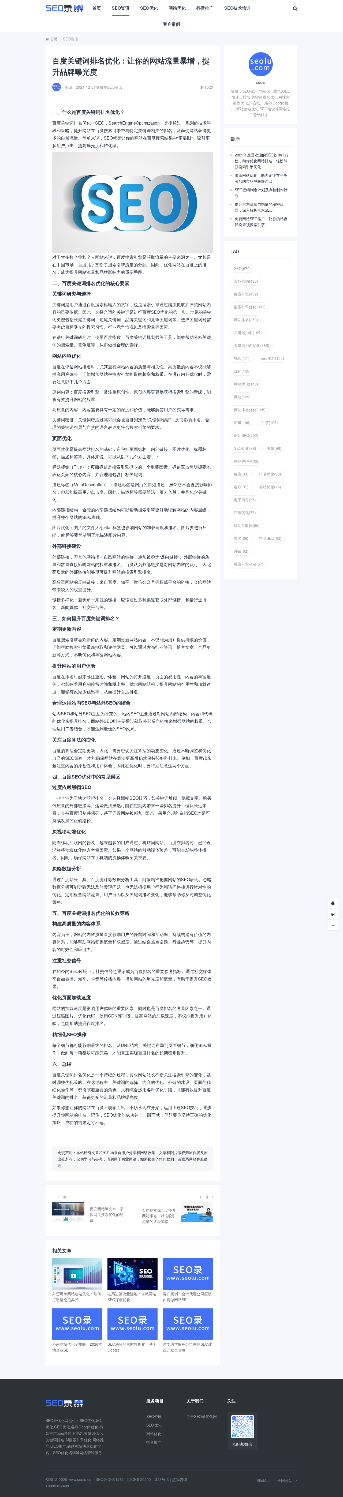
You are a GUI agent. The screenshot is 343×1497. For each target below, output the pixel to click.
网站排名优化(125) (250, 409)
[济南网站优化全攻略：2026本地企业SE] (77, 1324)
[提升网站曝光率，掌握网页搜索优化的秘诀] (68, 1212)
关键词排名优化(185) (251, 345)
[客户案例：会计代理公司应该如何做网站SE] (188, 1274)
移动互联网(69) (247, 525)
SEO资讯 (120, 8)
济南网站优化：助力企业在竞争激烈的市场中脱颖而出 (261, 178)
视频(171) (242, 358)
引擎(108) (269, 422)
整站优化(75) (270, 486)
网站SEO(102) (246, 435)
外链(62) (241, 551)
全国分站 (284, 1480)
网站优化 (177, 8)
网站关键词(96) (247, 461)
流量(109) (242, 422)
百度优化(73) (245, 512)
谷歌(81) (241, 486)
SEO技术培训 (237, 8)
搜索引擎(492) (246, 294)
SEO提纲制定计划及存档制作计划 (261, 192)
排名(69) (241, 538)
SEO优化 (149, 8)
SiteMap (264, 1480)
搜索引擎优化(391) (250, 306)
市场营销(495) (246, 281)
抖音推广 (205, 8)
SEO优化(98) (245, 448)
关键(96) (274, 448)
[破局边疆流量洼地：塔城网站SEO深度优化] (132, 1274)
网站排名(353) (246, 319)
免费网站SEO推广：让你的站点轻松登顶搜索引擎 (261, 221)
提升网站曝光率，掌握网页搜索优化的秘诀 (107, 1214)
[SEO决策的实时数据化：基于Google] (132, 1324)
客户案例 (171, 24)
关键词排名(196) (248, 332)
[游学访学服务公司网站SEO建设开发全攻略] (188, 1324)
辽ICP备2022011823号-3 (147, 1479)
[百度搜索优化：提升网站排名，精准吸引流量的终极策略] (197, 1212)
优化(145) (242, 371)
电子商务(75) (245, 499)
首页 (96, 8)
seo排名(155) (272, 358)
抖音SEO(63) (270, 538)
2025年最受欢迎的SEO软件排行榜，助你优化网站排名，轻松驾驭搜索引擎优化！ (262, 160)
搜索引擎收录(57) (248, 564)
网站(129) (242, 396)
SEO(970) (242, 268)
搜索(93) (241, 474)
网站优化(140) (246, 384)
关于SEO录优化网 (202, 1416)
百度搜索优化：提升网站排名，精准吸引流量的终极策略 (159, 1215)
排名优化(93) (270, 474)
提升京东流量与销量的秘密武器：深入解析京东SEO (259, 207)
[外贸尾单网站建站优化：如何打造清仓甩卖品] (77, 1274)
